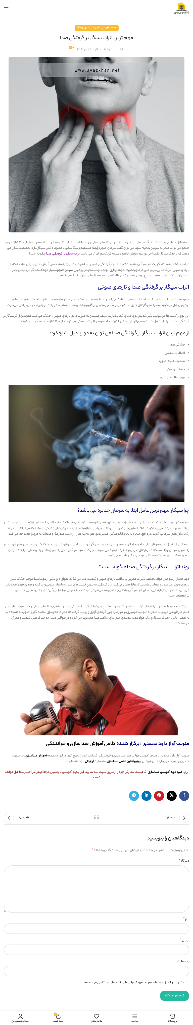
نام (186, 919)
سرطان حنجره (64, 270)
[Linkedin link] (146, 796)
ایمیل (184, 940)
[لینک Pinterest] (159, 796)
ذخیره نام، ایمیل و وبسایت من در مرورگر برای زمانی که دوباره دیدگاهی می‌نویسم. (133, 982)
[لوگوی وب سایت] (181, 7)
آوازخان (89, 761)
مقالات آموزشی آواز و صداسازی (100, 28)
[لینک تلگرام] (134, 796)
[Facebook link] (184, 796)
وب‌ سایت (183, 961)
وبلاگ (80, 28)
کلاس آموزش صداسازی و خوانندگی (81, 744)
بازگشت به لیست (96, 818)
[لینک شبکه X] (172, 796)
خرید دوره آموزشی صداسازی (165, 772)
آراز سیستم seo (113, 49)
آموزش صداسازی (36, 755)
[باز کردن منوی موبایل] (6, 8)
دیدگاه (184, 861)
